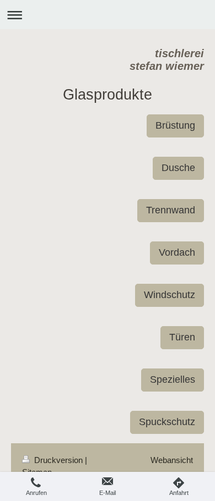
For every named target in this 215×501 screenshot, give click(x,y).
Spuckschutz (167, 421)
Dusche (178, 167)
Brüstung (175, 125)
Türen (182, 337)
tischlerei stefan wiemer (167, 59)
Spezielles (172, 379)
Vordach (177, 252)
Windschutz (169, 294)
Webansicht (171, 460)
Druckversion (58, 460)
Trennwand (170, 210)
